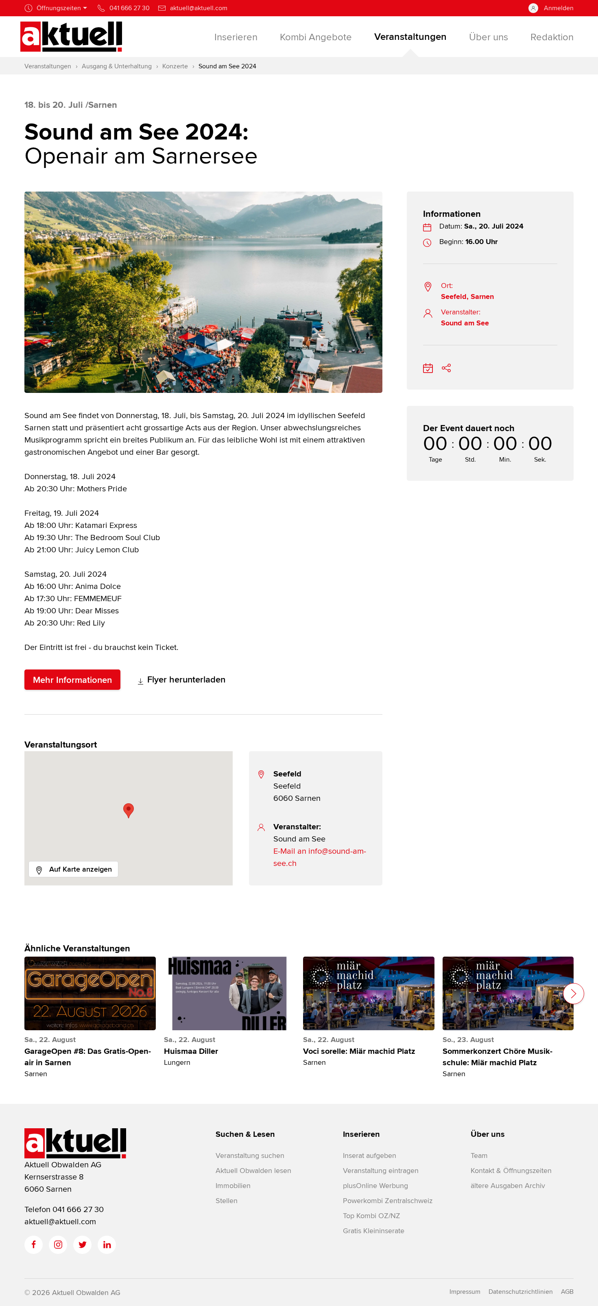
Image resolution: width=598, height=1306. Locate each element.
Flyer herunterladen (185, 679)
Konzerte (175, 66)
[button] (128, 810)
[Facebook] (33, 1245)
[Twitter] (82, 1245)
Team (479, 1155)
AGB (567, 1291)
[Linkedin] (107, 1245)
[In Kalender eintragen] (428, 367)
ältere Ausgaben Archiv (508, 1185)
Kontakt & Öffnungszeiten (511, 1170)
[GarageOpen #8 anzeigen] (90, 993)
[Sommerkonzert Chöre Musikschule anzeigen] (508, 993)
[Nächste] (573, 993)
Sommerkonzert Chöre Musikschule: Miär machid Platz (497, 1057)
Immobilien (233, 1185)
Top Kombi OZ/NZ (371, 1215)
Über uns (488, 1134)
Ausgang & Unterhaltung (117, 66)
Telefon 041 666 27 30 (64, 1209)
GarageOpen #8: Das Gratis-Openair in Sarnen (87, 1057)
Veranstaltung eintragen (381, 1170)
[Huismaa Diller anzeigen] (229, 993)
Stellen (227, 1200)
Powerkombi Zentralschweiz (387, 1200)
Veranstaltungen (47, 66)
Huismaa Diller (191, 1051)
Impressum (465, 1291)
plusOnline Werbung (375, 1185)
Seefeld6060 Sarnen (297, 785)
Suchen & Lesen (245, 1134)
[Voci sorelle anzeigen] (368, 993)
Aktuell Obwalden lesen (253, 1170)
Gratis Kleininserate (373, 1230)
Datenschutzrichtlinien (521, 1291)
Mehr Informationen (72, 679)
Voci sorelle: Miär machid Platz (359, 1051)
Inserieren (361, 1134)
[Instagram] (58, 1245)
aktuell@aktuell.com (60, 1221)
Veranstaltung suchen (250, 1155)
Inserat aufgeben (369, 1155)
